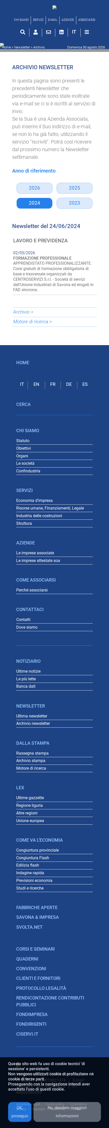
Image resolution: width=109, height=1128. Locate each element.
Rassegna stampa (32, 753)
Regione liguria (29, 805)
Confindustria (28, 471)
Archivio (39, 47)
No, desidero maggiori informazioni (67, 1111)
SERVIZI (38, 20)
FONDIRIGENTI (31, 1024)
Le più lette (26, 678)
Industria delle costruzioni (39, 515)
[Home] (54, 7)
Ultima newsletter (31, 716)
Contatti (23, 619)
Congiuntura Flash (32, 857)
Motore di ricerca (31, 768)
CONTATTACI (30, 609)
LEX (20, 787)
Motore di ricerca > (32, 322)
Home (6, 47)
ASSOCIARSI (86, 20)
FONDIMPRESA (32, 1014)
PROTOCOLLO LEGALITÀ (41, 988)
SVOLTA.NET (29, 927)
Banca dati (25, 686)
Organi (22, 456)
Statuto (22, 440)
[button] (74, 32)
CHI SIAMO (21, 20)
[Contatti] (48, 32)
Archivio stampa (30, 760)
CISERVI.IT (27, 1034)
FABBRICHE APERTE (37, 907)
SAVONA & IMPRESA (37, 917)
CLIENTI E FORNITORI (38, 978)
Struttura (24, 523)
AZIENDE (68, 20)
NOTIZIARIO (28, 661)
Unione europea (30, 820)
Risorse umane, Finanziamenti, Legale (50, 508)
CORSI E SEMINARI (35, 949)
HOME (22, 362)
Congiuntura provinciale (37, 850)
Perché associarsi (32, 590)
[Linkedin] (61, 32)
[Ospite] (35, 32)
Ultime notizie (28, 671)
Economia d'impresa (34, 500)
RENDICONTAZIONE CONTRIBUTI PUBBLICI (50, 1001)
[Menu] (87, 32)
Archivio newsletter (33, 723)
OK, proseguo (19, 1111)
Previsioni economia (34, 880)
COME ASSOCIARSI (36, 580)
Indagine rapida (30, 872)
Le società (25, 463)
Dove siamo (27, 627)
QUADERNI (27, 959)
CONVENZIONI (31, 968)
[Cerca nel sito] (22, 32)
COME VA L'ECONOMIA (39, 840)
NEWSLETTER (30, 706)
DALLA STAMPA (32, 743)
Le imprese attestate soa (38, 560)
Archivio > (23, 312)
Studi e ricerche (30, 888)
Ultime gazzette (30, 797)
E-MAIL (52, 20)
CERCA (23, 404)
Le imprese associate (35, 553)
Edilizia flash (27, 865)
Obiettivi (23, 448)
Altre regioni (27, 813)
